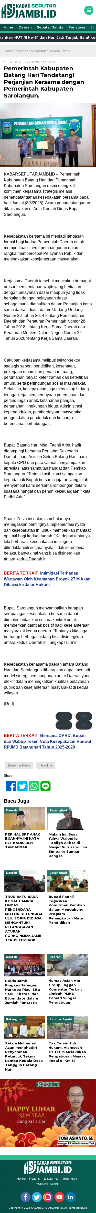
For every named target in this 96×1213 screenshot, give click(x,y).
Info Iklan (70, 1178)
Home (8, 27)
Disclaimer (52, 1178)
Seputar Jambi (50, 27)
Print (63, 716)
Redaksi (34, 1178)
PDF (84, 716)
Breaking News (19, 765)
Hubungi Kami (47, 1184)
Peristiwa (76, 27)
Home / (9, 51)
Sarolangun (37, 51)
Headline (45, 765)
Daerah (25, 27)
